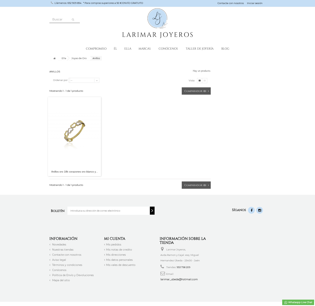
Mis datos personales (119, 260)
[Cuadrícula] (199, 80)
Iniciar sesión (254, 3)
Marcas (145, 48)
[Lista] (204, 80)
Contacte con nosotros (230, 3)
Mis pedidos (113, 244)
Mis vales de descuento (120, 265)
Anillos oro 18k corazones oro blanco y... (74, 171)
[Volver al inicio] (54, 58)
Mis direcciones (116, 254)
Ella (127, 48)
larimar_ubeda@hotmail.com (179, 279)
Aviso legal (58, 260)
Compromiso (96, 48)
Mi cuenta (114, 238)
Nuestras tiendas (62, 249)
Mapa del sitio (60, 280)
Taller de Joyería (199, 48)
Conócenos (168, 48)
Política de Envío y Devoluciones (72, 275)
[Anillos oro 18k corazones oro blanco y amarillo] (74, 132)
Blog (225, 48)
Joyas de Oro (79, 58)
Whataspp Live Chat (300, 302)
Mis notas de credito (119, 249)
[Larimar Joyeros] (157, 23)
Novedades (58, 244)
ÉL (115, 48)
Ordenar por (60, 80)
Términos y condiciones (66, 265)
